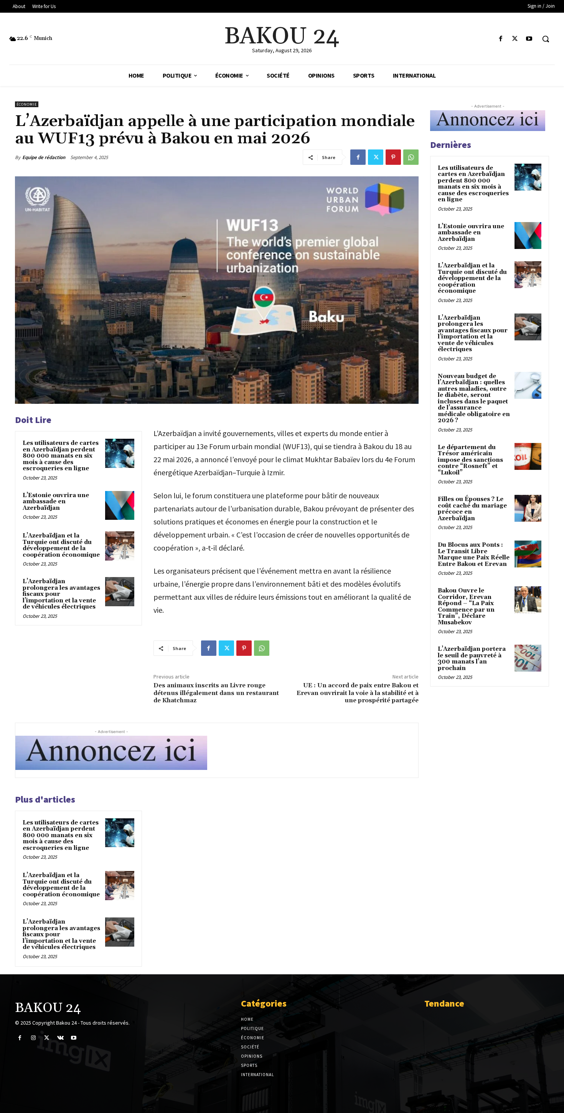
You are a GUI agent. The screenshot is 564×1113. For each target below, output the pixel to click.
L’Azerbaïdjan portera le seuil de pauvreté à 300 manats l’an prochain (472, 658)
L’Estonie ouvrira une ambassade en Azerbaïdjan (56, 502)
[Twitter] (515, 39)
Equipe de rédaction (43, 157)
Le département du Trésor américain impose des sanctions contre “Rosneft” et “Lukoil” (470, 460)
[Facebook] (500, 39)
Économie (26, 104)
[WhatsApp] (411, 157)
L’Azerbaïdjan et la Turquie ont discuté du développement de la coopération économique (61, 545)
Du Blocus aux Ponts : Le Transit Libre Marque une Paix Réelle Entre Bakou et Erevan (474, 554)
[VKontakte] (60, 1038)
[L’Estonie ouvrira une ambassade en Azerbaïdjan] (119, 505)
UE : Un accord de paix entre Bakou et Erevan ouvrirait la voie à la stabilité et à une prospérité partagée (358, 693)
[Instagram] (33, 1038)
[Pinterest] (393, 157)
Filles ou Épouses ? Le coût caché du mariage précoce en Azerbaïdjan (472, 509)
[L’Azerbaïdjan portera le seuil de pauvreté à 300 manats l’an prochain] (528, 658)
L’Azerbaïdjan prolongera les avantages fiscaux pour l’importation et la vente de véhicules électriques (473, 333)
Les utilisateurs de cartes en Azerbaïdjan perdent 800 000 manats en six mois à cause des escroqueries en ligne (61, 456)
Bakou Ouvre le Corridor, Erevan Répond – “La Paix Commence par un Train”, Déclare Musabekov (466, 606)
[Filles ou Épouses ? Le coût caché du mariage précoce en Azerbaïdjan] (528, 508)
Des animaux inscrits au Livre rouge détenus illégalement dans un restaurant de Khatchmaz (216, 693)
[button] (545, 39)
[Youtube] (529, 39)
